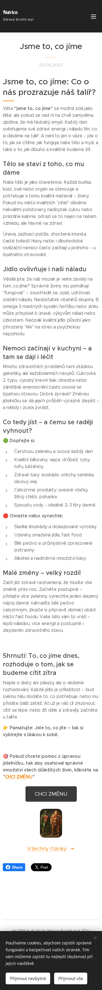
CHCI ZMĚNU (19, 777)
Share (17, 867)
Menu (93, 16)
